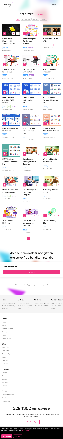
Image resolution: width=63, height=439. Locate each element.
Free (9, 106)
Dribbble (4, 372)
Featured (30, 47)
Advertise (5, 360)
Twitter (4, 376)
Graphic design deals (8, 394)
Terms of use (5, 350)
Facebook (5, 382)
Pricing (4, 335)
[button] (59, 4)
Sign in (54, 4)
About (3, 322)
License (4, 357)
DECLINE (17, 436)
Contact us (5, 363)
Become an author (7, 332)
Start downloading (7, 328)
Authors (4, 325)
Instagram (5, 379)
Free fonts (5, 398)
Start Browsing (31, 422)
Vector (25, 47)
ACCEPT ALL (7, 436)
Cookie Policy (25, 430)
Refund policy (6, 354)
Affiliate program (7, 338)
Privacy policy (6, 347)
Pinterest (4, 385)
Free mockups (6, 401)
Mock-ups (5, 47)
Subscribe (31, 272)
